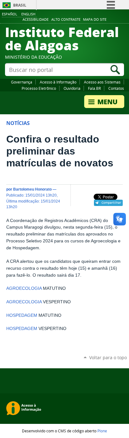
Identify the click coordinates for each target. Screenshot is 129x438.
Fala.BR (94, 88)
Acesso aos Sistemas (102, 81)
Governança (21, 81)
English (28, 14)
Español (9, 14)
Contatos (116, 88)
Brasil (19, 5)
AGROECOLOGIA (24, 288)
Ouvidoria (72, 88)
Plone (102, 430)
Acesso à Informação (58, 81)
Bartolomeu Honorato (32, 189)
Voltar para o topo (108, 357)
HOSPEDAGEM (21, 315)
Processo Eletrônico (39, 88)
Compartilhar (111, 202)
